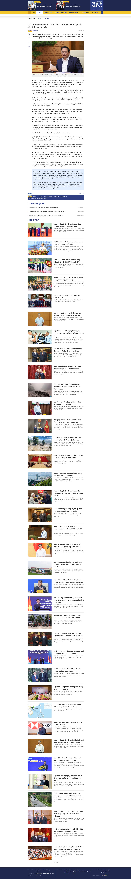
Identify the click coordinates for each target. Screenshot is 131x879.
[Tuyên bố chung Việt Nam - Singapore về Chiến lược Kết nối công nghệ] (40, 657)
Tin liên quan (37, 204)
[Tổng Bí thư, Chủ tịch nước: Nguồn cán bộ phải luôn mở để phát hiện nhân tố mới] (40, 532)
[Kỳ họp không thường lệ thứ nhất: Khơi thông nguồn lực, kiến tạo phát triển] (40, 853)
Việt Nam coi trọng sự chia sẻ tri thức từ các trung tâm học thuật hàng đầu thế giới (68, 778)
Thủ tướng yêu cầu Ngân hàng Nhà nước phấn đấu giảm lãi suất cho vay (46, 215)
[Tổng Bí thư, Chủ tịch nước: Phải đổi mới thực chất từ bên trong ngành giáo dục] (40, 746)
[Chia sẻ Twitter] (29, 42)
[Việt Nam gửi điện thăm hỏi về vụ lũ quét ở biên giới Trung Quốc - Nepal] (40, 443)
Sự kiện (39, 12)
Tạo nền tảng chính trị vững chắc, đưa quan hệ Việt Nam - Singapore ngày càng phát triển (69, 600)
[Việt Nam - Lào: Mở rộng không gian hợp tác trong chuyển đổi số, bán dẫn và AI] (40, 337)
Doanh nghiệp (48, 12)
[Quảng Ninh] (40, 479)
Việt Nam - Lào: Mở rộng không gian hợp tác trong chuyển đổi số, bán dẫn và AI (69, 333)
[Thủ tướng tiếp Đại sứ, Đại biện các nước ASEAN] (40, 301)
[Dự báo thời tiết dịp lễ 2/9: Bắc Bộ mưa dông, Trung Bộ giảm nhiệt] (40, 283)
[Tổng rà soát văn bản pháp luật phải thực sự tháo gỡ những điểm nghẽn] (40, 550)
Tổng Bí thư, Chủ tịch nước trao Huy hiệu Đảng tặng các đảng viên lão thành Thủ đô (68, 493)
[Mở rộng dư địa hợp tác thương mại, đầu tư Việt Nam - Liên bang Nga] (40, 426)
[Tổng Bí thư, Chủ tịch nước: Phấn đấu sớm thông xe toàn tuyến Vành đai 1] (32, 5)
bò (61, 196)
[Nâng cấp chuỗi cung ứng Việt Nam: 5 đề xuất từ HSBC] (40, 728)
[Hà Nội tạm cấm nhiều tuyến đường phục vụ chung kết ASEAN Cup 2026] (40, 621)
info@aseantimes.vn (106, 874)
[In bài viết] (29, 46)
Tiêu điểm (37, 2)
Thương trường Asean (61, 12)
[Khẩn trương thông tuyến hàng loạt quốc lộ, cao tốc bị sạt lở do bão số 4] (40, 799)
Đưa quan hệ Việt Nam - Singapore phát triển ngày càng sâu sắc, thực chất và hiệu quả (68, 813)
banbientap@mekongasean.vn (70, 872)
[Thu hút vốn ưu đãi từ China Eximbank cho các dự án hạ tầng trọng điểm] (40, 354)
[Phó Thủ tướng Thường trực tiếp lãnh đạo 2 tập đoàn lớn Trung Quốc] (40, 515)
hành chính (56, 196)
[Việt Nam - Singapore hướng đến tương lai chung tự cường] (40, 692)
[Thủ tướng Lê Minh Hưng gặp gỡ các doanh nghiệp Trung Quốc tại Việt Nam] (40, 586)
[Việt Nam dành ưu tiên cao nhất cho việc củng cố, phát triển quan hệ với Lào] (40, 639)
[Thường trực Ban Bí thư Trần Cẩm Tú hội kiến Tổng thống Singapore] (40, 675)
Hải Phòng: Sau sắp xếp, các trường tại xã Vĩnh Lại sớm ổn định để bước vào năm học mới (68, 564)
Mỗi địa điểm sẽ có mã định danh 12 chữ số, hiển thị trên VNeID (44, 207)
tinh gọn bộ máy (48, 196)
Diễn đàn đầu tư (73, 12)
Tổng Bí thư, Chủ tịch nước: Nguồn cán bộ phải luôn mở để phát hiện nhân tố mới (68, 528)
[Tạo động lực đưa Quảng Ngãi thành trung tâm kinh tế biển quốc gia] (40, 408)
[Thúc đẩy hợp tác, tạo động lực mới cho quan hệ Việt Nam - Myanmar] (40, 461)
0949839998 (104, 875)
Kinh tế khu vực (85, 12)
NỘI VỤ (30, 30)
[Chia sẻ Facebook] (29, 38)
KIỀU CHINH (81, 193)
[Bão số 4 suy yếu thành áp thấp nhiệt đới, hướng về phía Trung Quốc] (40, 710)
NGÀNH (65, 196)
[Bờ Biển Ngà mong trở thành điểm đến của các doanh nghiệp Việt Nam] (40, 835)
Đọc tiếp (34, 220)
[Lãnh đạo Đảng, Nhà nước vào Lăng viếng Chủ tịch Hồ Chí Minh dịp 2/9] (40, 265)
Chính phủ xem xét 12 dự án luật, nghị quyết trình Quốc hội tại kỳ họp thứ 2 (47, 211)
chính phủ (35, 30)
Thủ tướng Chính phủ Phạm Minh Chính (37, 198)
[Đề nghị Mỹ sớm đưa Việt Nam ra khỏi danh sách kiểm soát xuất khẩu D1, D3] (60, 5)
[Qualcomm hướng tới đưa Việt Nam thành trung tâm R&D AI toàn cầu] (40, 372)
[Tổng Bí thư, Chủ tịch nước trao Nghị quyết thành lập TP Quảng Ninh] (40, 230)
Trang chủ (32, 18)
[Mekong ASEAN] (97, 5)
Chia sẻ (30, 193)
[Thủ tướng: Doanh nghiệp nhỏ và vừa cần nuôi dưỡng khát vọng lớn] (40, 764)
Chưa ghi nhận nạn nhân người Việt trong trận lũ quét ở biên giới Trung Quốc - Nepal (67, 386)
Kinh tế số (95, 12)
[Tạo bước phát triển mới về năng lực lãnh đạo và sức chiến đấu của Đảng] (40, 319)
